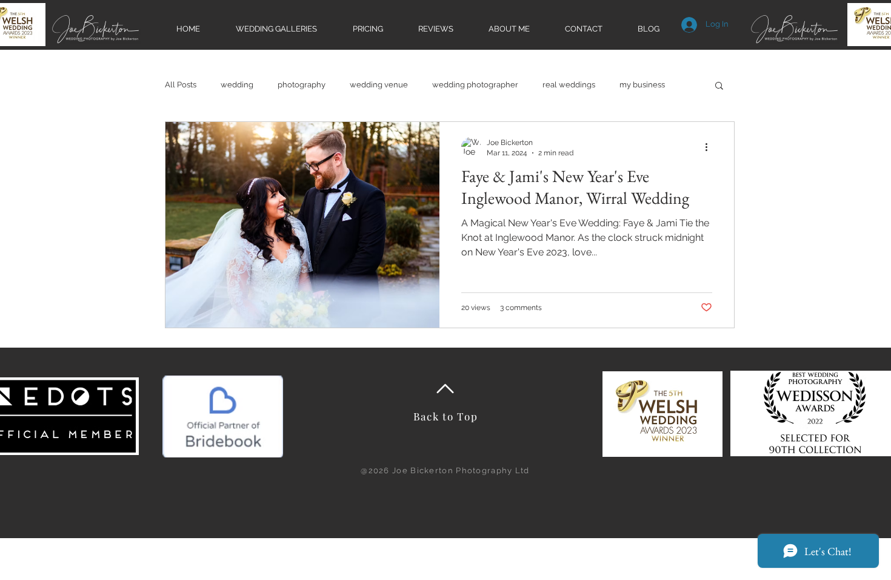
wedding (237, 84)
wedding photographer (475, 84)
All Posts (180, 84)
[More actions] (710, 147)
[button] (719, 86)
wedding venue (379, 84)
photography (301, 84)
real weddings (568, 84)
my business (642, 84)
